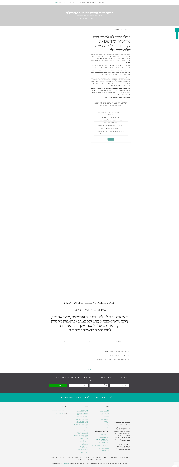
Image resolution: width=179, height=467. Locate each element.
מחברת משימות (84, 427)
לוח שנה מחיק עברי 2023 (82, 414)
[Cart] (50, 2)
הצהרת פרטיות (66, 463)
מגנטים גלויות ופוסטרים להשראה (81, 450)
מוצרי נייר (116, 446)
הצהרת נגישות (73, 463)
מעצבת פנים (104, 58)
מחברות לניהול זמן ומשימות (82, 419)
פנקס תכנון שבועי (84, 438)
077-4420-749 (59, 413)
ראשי (101, 18)
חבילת (128, 71)
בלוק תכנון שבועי (84, 444)
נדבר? (108, 427)
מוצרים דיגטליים (84, 452)
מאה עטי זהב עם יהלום (83, 449)
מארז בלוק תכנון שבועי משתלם (81, 440)
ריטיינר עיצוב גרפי (105, 416)
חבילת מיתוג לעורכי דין (104, 437)
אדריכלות (109, 55)
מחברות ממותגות (105, 418)
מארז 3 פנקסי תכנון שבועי (82, 432)
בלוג (108, 424)
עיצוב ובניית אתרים (105, 436)
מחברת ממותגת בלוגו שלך (82, 411)
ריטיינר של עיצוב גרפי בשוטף (103, 443)
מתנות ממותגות (84, 410)
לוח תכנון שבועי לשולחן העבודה (81, 435)
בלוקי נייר (86, 430)
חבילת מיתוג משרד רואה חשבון (102, 439)
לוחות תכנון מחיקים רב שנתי (82, 416)
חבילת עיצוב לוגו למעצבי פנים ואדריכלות (100, 445)
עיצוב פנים (105, 131)
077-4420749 (67, 397)
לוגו (122, 55)
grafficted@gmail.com (57, 410)
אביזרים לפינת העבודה (83, 446)
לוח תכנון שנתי (85, 454)
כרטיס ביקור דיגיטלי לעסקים (103, 414)
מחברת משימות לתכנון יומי (82, 422)
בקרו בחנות (106, 421)
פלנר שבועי (85, 436)
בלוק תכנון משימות (84, 441)
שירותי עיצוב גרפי (105, 413)
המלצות (107, 422)
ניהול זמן (118, 448)
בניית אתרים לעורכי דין (124, 437)
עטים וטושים (85, 447)
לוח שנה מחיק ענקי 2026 (82, 413)
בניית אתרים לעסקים (104, 411)
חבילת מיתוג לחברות (104, 440)
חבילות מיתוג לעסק (105, 419)
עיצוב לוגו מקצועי (105, 450)
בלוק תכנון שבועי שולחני (83, 433)
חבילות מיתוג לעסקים (104, 434)
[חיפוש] (53, 2)
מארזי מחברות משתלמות (82, 429)
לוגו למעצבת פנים (115, 112)
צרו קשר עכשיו (110, 139)
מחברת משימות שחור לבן (82, 421)
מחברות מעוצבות (84, 418)
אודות (108, 425)
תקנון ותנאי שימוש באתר (57, 463)
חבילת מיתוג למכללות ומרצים (103, 442)
